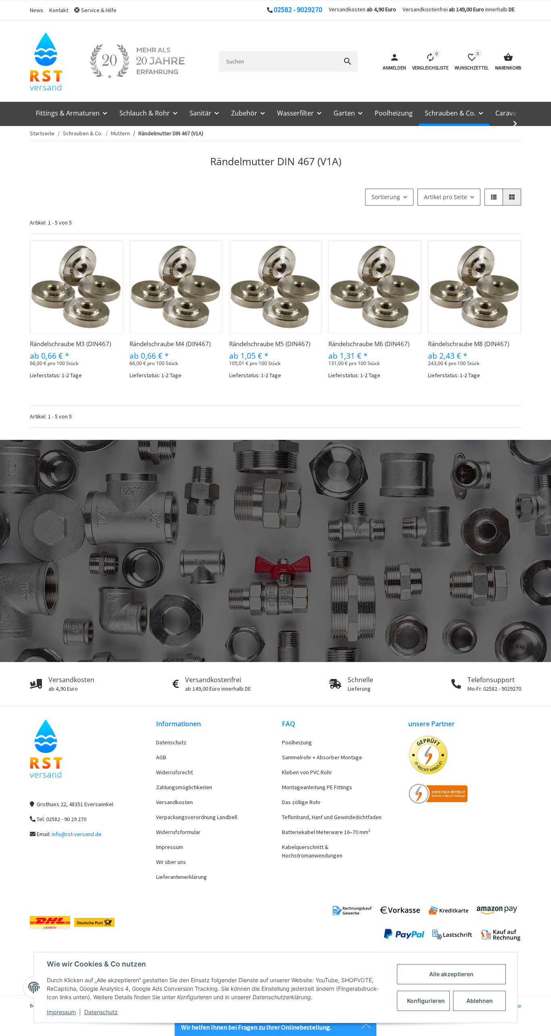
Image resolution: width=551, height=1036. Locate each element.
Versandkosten (174, 802)
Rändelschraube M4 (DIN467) (170, 344)
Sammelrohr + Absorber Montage (322, 757)
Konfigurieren (426, 1000)
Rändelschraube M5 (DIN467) (269, 344)
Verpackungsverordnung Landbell (196, 817)
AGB (161, 757)
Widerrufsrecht (174, 772)
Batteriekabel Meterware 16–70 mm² (326, 832)
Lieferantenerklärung (181, 876)
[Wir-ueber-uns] (137, 61)
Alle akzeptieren (451, 974)
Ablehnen (479, 1000)
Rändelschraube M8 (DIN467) (468, 344)
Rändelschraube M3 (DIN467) (70, 344)
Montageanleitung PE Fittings (317, 787)
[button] (98, 10)
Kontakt (58, 10)
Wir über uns (171, 862)
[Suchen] (348, 61)
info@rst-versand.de (77, 834)
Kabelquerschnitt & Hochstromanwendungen (312, 851)
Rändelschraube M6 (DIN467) (368, 344)
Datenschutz (101, 1012)
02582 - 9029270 (298, 9)
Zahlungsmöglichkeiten (184, 787)
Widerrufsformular (178, 832)
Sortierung (386, 197)
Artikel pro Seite (445, 197)
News (36, 10)
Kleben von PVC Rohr (307, 772)
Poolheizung (297, 742)
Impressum (61, 1012)
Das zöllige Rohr (301, 802)
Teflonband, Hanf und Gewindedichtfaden (332, 817)
